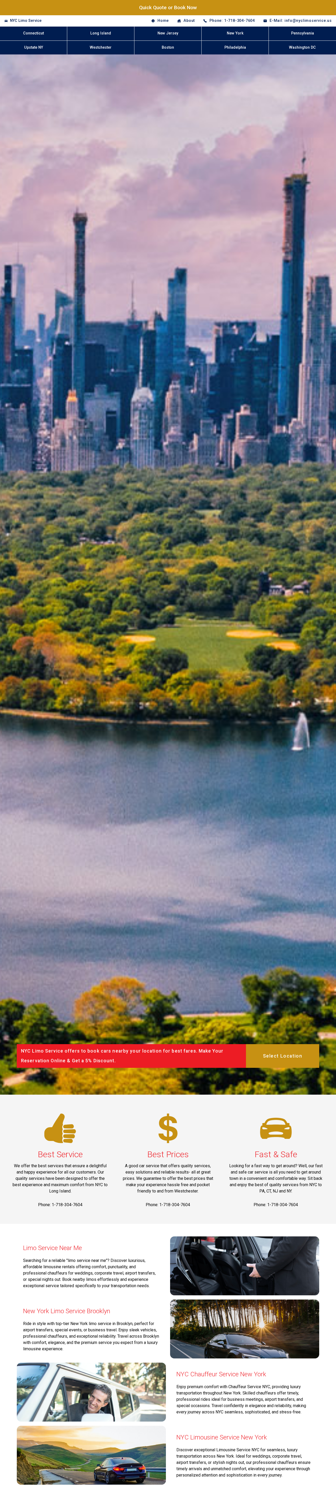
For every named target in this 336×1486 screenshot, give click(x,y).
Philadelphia (235, 47)
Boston (168, 47)
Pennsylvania (302, 33)
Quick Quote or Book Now (168, 7)
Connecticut (33, 33)
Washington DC (302, 47)
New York (235, 33)
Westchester (101, 47)
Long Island (100, 33)
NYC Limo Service (25, 20)
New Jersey (168, 33)
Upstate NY (33, 47)
